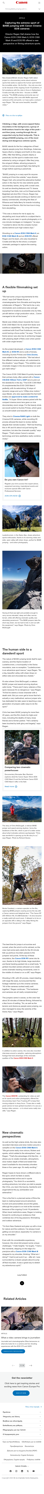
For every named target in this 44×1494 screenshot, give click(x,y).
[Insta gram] (16, 1471)
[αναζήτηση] (4, 3)
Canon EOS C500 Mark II (25, 233)
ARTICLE (22, 18)
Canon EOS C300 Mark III (27, 1251)
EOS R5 (28, 236)
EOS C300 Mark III (10, 236)
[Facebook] (10, 1471)
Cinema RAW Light (21, 416)
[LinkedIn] (22, 1471)
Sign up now (21, 1393)
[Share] (22, 1283)
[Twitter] (28, 1471)
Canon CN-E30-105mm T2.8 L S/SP (21, 378)
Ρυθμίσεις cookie (33, 1459)
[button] (13, 1365)
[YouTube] (33, 1471)
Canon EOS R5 (21, 958)
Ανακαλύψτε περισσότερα (13, 1351)
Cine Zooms (32, 354)
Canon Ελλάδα (21, 1466)
